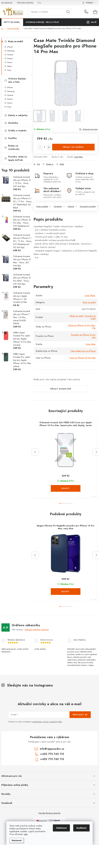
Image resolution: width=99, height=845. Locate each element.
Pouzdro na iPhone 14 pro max (83, 336)
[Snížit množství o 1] (40, 147)
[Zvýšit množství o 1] (48, 147)
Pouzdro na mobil (90, 317)
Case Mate (90, 344)
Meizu (9, 66)
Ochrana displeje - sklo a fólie (17, 80)
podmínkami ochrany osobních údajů (47, 721)
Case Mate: (78, 157)
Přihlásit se (80, 714)
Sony (9, 70)
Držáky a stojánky (17, 130)
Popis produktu (42, 206)
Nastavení (17, 840)
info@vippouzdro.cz (52, 749)
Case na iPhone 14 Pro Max (82, 357)
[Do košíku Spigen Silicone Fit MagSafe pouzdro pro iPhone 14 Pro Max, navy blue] (65, 591)
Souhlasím (81, 827)
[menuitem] (12, 22)
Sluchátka (13, 122)
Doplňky (12, 138)
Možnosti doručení (90, 129)
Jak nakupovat (6, 2)
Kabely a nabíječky (18, 115)
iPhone (10, 47)
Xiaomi (10, 58)
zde (25, 834)
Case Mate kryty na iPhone (83, 351)
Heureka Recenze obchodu (50, 813)
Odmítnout (61, 827)
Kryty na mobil (89, 302)
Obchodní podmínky (25, 2)
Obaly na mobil (76, 316)
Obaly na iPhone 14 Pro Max (81, 325)
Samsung (11, 50)
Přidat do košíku (73, 147)
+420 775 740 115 (87, 12)
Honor (10, 62)
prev (35, 452)
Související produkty (88, 206)
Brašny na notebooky (13, 147)
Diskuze (71, 206)
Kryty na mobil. (15, 41)
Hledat (68, 12)
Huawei (10, 54)
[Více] (91, 22)
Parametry (58, 206)
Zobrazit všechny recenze (37, 629)
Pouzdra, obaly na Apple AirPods (17, 158)
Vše (94, 327)
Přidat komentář (60, 389)
